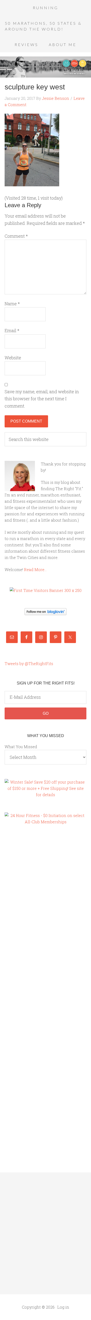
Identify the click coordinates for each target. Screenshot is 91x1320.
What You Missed (21, 746)
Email (12, 330)
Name (12, 303)
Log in (63, 1307)
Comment (16, 236)
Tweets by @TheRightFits (29, 663)
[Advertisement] (24, 912)
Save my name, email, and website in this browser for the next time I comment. (42, 399)
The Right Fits (45, 67)
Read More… (35, 569)
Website (13, 358)
